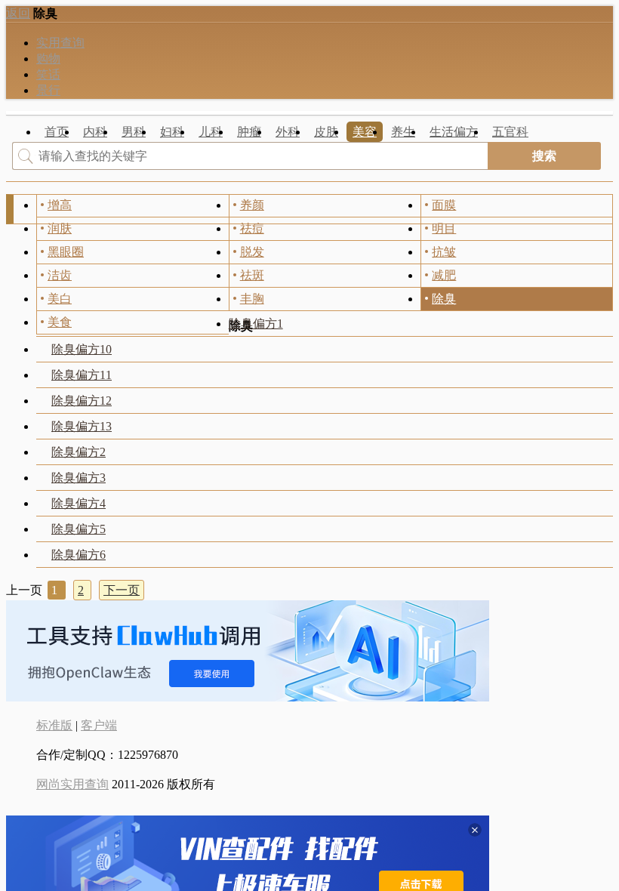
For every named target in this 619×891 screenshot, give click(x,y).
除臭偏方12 (81, 400)
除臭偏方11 (81, 374)
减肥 (444, 275)
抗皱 (444, 251)
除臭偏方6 (78, 554)
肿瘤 (249, 131)
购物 (48, 58)
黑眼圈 (66, 251)
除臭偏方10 (81, 349)
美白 (60, 298)
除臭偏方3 (78, 477)
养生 (403, 131)
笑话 (48, 74)
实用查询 (60, 42)
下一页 (121, 590)
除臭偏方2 (78, 452)
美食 (60, 322)
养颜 (252, 205)
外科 (288, 131)
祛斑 (252, 275)
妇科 (172, 131)
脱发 (252, 251)
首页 (57, 131)
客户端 (99, 725)
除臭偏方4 (78, 503)
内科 (95, 131)
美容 (365, 131)
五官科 (510, 131)
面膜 (444, 205)
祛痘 (252, 228)
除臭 (444, 298)
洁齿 (60, 275)
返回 (18, 13)
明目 (444, 228)
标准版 (54, 725)
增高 (60, 205)
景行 (48, 90)
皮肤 (326, 131)
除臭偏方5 (78, 529)
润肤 (60, 228)
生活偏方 (454, 131)
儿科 (211, 131)
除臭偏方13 (81, 426)
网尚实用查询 (72, 784)
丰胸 (252, 298)
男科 (134, 131)
